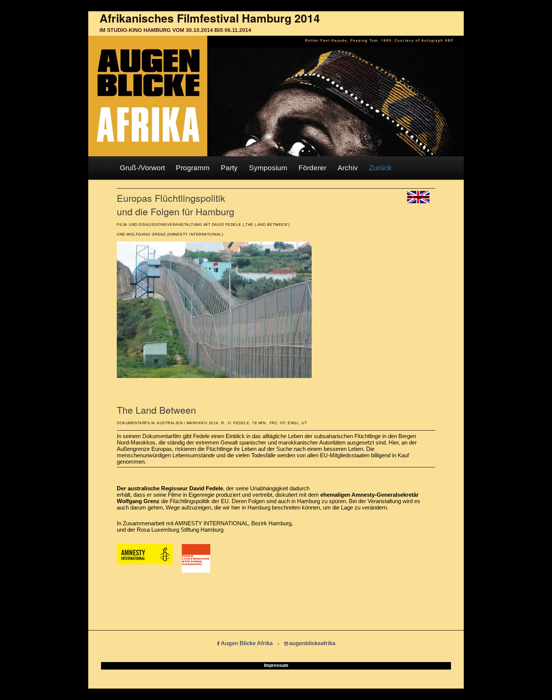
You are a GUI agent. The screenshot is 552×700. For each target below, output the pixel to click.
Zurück (380, 168)
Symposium (268, 168)
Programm (193, 168)
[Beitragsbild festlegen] (214, 376)
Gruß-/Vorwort (142, 168)
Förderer (312, 168)
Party (229, 168)
